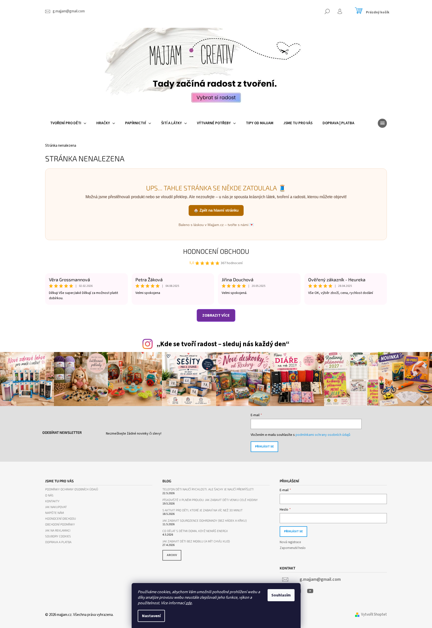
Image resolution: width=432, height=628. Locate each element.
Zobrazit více (216, 315)
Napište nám (54, 512)
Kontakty (52, 501)
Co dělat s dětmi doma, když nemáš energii (195, 531)
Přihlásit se (264, 446)
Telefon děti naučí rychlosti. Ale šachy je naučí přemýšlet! (208, 489)
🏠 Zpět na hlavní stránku (216, 210)
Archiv (172, 555)
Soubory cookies (58, 536)
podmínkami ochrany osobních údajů (323, 434)
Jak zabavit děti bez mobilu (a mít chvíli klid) (196, 541)
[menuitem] (68, 123)
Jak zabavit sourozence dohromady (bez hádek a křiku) (204, 520)
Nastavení (151, 616)
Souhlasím (281, 595)
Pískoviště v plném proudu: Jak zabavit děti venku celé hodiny (210, 499)
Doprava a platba (58, 542)
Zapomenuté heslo (293, 548)
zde (189, 603)
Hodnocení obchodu (216, 251)
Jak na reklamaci (57, 530)
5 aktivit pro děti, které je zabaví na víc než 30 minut (202, 510)
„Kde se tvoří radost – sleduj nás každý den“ (223, 344)
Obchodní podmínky (60, 524)
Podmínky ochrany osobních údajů (71, 489)
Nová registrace (290, 542)
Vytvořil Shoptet (374, 614)
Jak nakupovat (56, 507)
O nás (49, 495)
